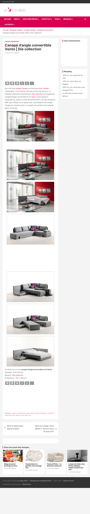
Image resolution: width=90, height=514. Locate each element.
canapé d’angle (21, 88)
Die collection (37, 94)
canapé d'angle (30, 413)
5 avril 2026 (50, 468)
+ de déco (8, 25)
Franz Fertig (24, 415)
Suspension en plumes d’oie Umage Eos (33, 466)
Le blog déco (23, 481)
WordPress (26, 484)
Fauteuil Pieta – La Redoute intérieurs (54, 465)
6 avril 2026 (28, 470)
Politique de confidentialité (40, 481)
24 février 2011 (9, 53)
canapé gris (50, 413)
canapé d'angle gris (40, 413)
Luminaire (29, 459)
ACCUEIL (7, 19)
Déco (16, 19)
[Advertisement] (30, 67)
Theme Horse (68, 481)
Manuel (17, 53)
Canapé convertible (12, 41)
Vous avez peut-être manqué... (17, 447)
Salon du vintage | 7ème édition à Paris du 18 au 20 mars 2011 (44, 429)
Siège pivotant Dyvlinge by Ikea (10, 465)
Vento (33, 97)
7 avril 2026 (7, 468)
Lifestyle (46, 19)
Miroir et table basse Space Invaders (15, 427)
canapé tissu (8, 415)
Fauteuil (7, 459)
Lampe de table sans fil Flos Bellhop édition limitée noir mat (76, 467)
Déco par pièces (30, 19)
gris (30, 415)
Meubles (67, 19)
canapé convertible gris (18, 413)
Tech (57, 19)
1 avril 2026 (71, 472)
